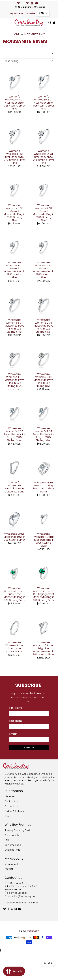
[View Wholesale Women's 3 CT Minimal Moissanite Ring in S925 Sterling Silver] (14, 190)
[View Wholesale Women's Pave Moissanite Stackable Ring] (14, 627)
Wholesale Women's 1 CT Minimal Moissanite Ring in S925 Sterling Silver (14, 270)
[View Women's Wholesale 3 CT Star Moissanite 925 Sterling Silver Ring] (14, 81)
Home (16, 34)
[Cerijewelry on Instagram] (31, 3)
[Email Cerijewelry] (36, 3)
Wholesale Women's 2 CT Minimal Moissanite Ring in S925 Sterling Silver (43, 212)
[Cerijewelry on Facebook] (22, 3)
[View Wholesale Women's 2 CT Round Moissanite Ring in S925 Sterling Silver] (43, 413)
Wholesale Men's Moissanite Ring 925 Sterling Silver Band (43, 487)
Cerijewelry (33, 930)
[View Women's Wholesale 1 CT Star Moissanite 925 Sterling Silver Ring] (14, 135)
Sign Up (29, 747)
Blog (7, 816)
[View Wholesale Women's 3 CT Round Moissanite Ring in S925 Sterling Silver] (14, 413)
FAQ (7, 840)
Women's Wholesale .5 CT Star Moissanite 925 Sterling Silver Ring (43, 156)
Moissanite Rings (34, 34)
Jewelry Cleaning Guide (18, 830)
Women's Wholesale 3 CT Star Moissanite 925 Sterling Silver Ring (14, 102)
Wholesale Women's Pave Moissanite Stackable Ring (14, 647)
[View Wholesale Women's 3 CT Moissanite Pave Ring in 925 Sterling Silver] (14, 304)
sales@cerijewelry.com (24, 896)
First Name (16, 708)
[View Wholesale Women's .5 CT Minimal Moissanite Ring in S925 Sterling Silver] (43, 247)
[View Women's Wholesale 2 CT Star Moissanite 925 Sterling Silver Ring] (43, 81)
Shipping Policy (13, 849)
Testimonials (12, 835)
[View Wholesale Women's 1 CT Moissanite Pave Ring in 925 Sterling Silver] (14, 359)
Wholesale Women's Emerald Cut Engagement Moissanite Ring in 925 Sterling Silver (43, 594)
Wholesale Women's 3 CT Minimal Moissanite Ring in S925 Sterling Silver (14, 212)
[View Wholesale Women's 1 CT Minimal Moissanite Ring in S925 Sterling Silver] (14, 247)
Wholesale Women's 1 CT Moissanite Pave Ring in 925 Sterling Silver (14, 379)
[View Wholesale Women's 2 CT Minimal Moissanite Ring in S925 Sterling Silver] (43, 190)
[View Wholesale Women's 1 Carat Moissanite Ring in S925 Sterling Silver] (43, 518)
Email (13, 734)
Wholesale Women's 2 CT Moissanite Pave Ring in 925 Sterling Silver (43, 325)
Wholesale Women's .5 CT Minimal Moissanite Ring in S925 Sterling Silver (43, 270)
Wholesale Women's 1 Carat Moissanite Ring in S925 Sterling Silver (43, 539)
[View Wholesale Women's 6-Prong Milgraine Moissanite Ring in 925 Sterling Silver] (43, 627)
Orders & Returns (14, 811)
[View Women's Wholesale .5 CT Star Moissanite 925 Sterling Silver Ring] (43, 135)
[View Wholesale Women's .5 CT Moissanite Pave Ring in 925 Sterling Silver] (43, 359)
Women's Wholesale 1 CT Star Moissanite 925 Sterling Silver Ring (14, 156)
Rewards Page (13, 845)
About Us (10, 796)
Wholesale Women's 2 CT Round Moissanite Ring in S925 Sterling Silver (43, 434)
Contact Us (11, 806)
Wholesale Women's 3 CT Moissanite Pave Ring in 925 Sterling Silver (14, 325)
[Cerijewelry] (29, 22)
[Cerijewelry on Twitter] (18, 3)
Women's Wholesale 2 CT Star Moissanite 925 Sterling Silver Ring (43, 102)
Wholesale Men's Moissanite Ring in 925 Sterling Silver (14, 536)
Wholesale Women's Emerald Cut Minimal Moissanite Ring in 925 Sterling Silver (14, 594)
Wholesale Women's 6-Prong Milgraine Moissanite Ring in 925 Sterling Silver (43, 648)
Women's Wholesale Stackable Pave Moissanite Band (14, 487)
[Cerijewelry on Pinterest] (27, 3)
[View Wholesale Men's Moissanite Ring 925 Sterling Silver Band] (43, 467)
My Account (16, 13)
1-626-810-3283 (13, 889)
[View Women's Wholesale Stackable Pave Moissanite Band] (14, 467)
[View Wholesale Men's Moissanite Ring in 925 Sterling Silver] (14, 518)
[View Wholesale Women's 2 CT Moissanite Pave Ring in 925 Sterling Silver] (43, 304)
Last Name (15, 721)
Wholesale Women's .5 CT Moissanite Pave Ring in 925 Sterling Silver (43, 379)
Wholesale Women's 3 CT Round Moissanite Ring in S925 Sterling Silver (14, 434)
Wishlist (31, 13)
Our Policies (11, 801)
